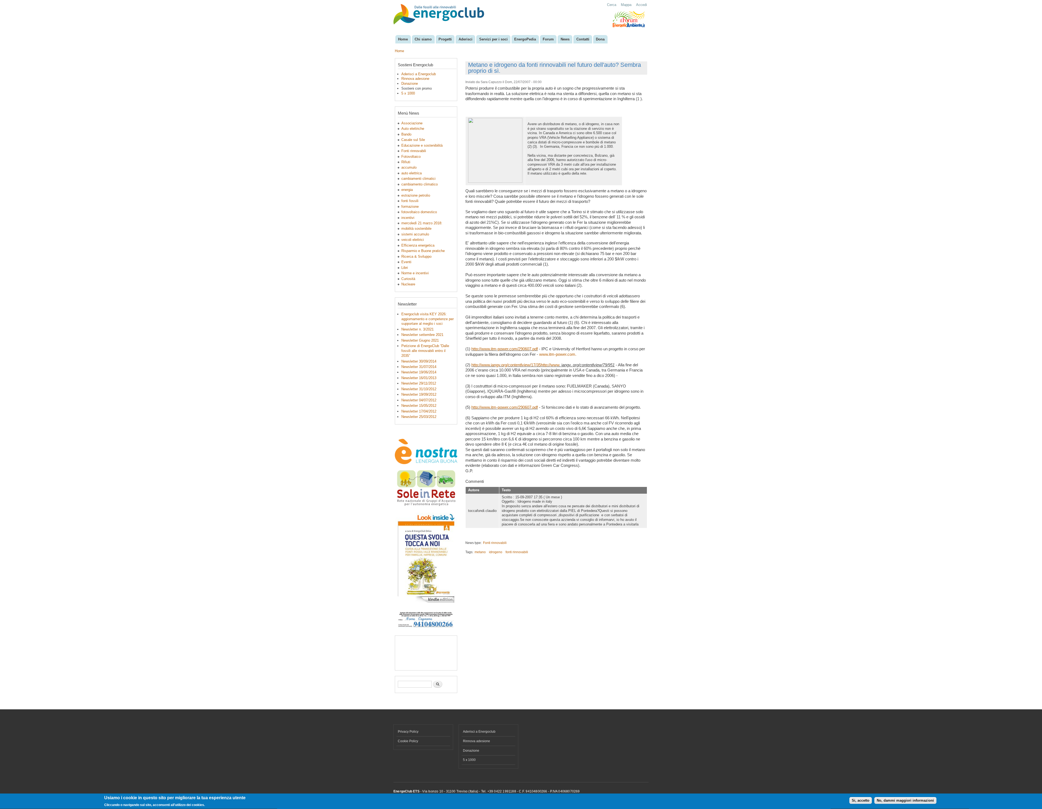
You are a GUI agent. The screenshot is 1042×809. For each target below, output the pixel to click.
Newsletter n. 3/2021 (417, 329)
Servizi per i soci (493, 39)
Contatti (582, 39)
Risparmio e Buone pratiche (423, 251)
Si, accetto (860, 801)
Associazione (411, 123)
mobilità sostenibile (416, 228)
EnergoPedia (525, 39)
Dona (600, 39)
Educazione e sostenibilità (422, 145)
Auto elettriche (412, 129)
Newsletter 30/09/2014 (418, 361)
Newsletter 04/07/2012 (418, 400)
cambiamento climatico (419, 184)
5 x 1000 (408, 93)
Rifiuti (405, 162)
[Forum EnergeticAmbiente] (629, 26)
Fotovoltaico (411, 157)
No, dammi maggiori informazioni (905, 801)
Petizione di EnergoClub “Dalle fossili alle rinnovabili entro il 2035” (425, 351)
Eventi (406, 262)
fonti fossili (409, 201)
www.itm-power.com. (557, 354)
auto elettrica (411, 173)
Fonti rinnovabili (413, 151)
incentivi (407, 218)
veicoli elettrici (412, 240)
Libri (404, 268)
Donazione (409, 83)
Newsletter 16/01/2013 (418, 378)
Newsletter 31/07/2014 (418, 367)
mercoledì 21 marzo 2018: (421, 223)
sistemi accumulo (415, 234)
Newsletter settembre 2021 (422, 335)
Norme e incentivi (415, 273)
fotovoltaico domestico (419, 212)
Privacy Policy (408, 732)
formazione (410, 206)
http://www (550, 365)
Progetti (445, 39)
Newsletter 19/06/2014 (418, 372)
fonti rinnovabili (517, 552)
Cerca (611, 5)
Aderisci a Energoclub (418, 74)
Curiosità (408, 279)
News (565, 39)
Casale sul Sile (413, 140)
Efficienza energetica (417, 245)
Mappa (626, 5)
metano (480, 552)
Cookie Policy (408, 741)
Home (403, 39)
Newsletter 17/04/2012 (418, 411)
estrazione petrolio (415, 195)
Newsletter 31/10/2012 (418, 389)
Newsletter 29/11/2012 (418, 383)
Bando (406, 134)
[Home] (439, 15)
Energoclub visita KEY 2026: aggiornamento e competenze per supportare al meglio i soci (427, 319)
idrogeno (495, 552)
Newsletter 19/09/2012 (418, 394)
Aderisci (465, 39)
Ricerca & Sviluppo (416, 256)
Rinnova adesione (415, 79)
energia (407, 190)
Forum (548, 39)
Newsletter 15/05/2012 (418, 406)
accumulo (409, 167)
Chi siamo (423, 39)
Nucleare (408, 284)
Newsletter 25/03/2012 (418, 417)
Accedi (641, 5)
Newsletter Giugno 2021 (420, 340)
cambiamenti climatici (418, 179)
